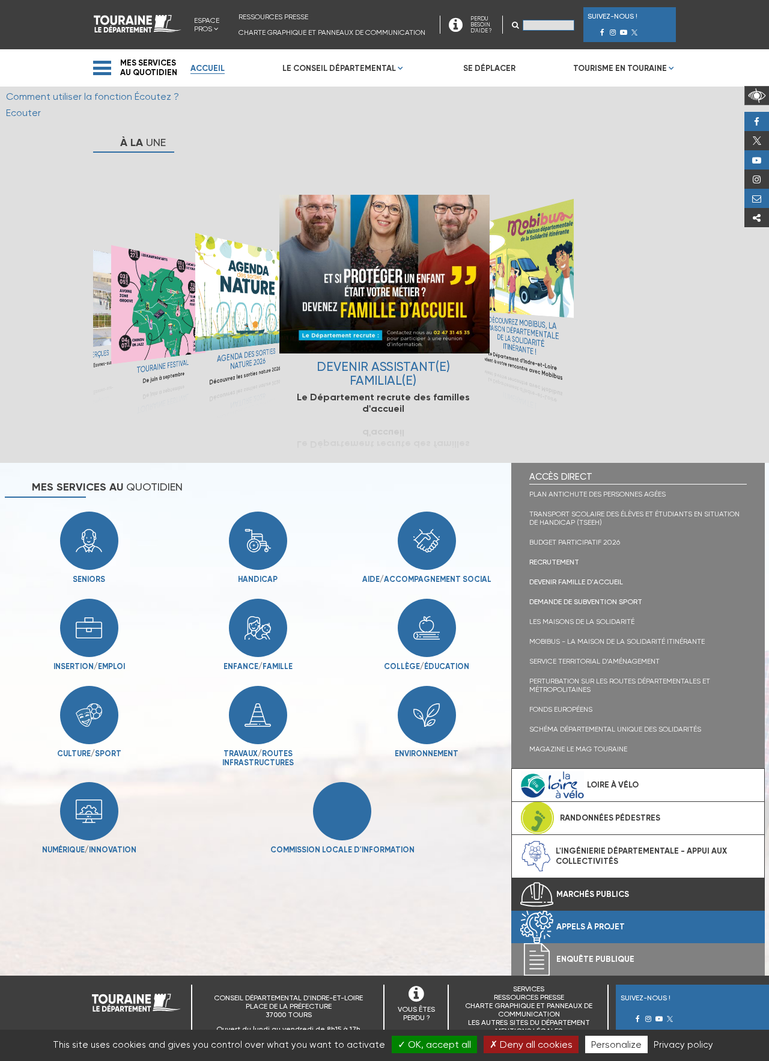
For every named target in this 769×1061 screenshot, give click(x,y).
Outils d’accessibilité (756, 95)
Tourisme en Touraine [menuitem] (620, 68)
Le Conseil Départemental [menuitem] (339, 68)
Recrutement (554, 562)
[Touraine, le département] (137, 29)
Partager (756, 217)
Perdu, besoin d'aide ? (756, 198)
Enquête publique (595, 959)
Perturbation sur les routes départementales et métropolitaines (619, 685)
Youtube (756, 160)
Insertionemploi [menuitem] (89, 666)
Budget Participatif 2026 (574, 542)
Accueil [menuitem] (207, 68)
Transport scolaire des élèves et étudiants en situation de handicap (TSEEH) (634, 518)
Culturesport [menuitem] (89, 753)
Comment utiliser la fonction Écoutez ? (92, 96)
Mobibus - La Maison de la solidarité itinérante (617, 641)
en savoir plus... (158, 313)
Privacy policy (683, 1044)
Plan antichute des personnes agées (597, 494)
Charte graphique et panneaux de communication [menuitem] (332, 32)
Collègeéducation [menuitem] (426, 666)
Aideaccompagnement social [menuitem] (426, 579)
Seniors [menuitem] (89, 579)
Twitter (756, 140)
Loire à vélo (613, 785)
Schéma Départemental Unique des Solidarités (615, 729)
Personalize (616, 1044)
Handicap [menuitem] (258, 579)
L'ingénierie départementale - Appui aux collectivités (641, 856)
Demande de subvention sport (585, 602)
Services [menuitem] (528, 989)
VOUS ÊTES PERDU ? (416, 1013)
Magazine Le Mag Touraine (578, 749)
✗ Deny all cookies (531, 1044)
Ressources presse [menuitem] (273, 17)
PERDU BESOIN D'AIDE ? (480, 25)
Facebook (756, 121)
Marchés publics (592, 894)
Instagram (756, 179)
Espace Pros (206, 24)
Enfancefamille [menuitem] (258, 666)
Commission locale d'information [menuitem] (342, 849)
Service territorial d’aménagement (594, 661)
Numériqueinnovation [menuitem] (89, 849)
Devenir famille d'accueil (576, 582)
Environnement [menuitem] (426, 753)
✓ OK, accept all (434, 1044)
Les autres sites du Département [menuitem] (529, 1022)
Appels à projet (590, 927)
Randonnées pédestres (610, 818)
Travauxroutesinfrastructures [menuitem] (234, 758)
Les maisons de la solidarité (581, 621)
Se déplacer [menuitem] (489, 68)
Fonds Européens (560, 709)
